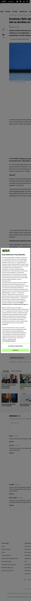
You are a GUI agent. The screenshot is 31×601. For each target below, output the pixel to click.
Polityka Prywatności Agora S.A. (21, 304)
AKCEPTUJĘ (15, 350)
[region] (15, 300)
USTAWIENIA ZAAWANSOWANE (15, 346)
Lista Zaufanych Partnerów (8, 341)
